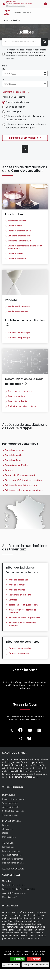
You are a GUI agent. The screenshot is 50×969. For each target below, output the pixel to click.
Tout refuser (34, 958)
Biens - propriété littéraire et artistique (23, 480)
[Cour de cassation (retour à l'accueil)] (25, 12)
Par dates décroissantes (19, 306)
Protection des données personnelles (18, 889)
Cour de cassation (15, 106)
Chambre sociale (15, 253)
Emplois (5, 825)
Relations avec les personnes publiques (23, 490)
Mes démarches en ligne (13, 862)
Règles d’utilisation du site (13, 885)
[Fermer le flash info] (45, 4)
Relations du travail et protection (21, 485)
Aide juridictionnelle (10, 807)
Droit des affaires (13, 460)
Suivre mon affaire (10, 803)
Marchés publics (9, 837)
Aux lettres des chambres (20, 391)
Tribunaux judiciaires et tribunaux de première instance (25, 118)
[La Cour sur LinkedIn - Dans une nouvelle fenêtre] (39, 730)
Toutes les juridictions (17, 102)
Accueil (7, 20)
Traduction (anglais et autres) (22, 406)
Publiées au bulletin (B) (19, 332)
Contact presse (11, 874)
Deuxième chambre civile (20, 235)
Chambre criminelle (17, 258)
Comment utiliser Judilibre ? (16, 91)
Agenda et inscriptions (12, 854)
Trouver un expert (10, 815)
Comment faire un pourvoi (13, 799)
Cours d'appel (13, 111)
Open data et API (9, 897)
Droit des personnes (14, 450)
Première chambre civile (19, 230)
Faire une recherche (11, 851)
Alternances (7, 829)
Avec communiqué (16, 396)
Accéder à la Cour (13, 868)
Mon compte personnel (12, 859)
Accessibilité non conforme (14, 893)
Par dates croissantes (18, 311)
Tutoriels (8, 842)
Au (3, 79)
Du (3, 69)
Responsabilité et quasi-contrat (20, 475)
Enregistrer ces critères (23, 138)
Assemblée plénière (17, 220)
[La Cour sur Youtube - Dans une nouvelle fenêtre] (30, 730)
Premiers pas (8, 847)
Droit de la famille (13, 455)
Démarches (8, 794)
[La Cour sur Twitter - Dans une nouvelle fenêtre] (11, 730)
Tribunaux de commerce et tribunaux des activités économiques (26, 126)
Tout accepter (17, 958)
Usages (6, 880)
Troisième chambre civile (19, 240)
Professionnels (11, 820)
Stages (5, 833)
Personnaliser (12, 964)
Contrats (9, 470)
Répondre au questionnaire (15, 6)
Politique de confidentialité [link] (35, 964)
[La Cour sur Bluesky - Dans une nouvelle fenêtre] (29, 738)
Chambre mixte (15, 225)
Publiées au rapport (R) (19, 337)
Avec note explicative (18, 401)
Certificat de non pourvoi (13, 811)
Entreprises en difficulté (16, 465)
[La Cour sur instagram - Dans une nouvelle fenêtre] (20, 738)
